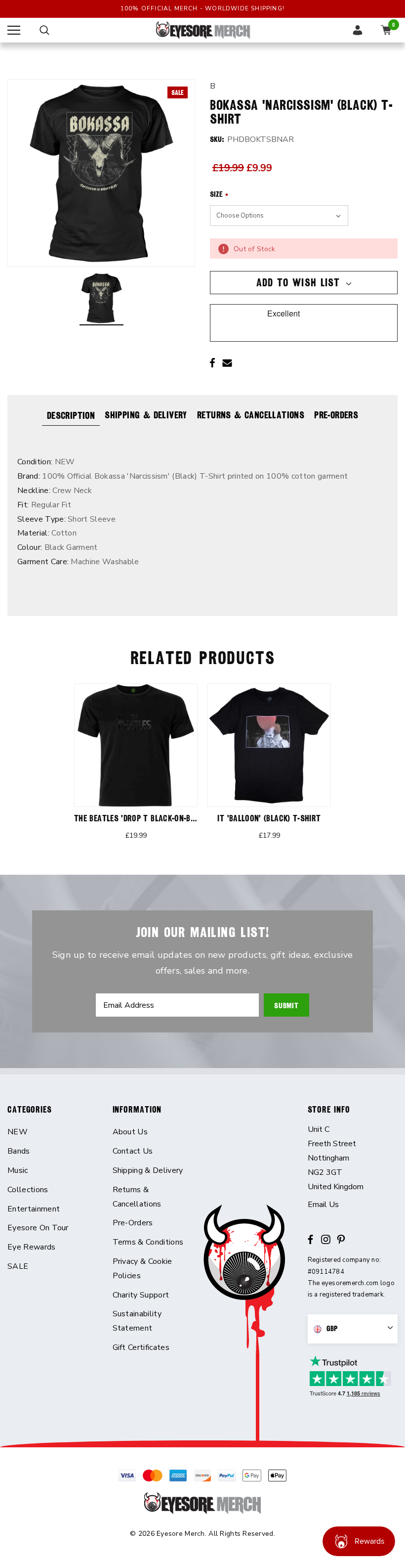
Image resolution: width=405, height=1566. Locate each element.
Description (71, 415)
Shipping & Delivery (146, 415)
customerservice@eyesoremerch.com (353, 1205)
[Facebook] (212, 363)
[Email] (227, 363)
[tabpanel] (135, 767)
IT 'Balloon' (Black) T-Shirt (269, 818)
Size (219, 194)
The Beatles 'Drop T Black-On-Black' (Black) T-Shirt (171, 818)
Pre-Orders (336, 415)
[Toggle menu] (13, 30)
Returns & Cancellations (250, 415)
